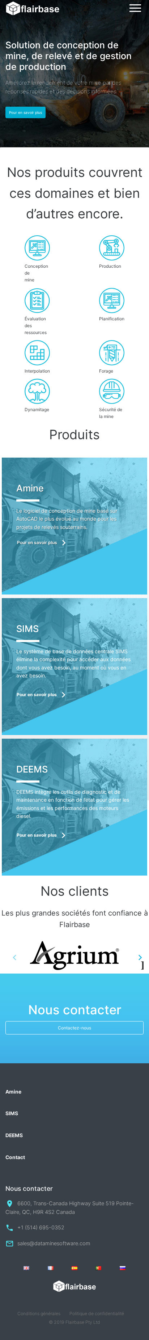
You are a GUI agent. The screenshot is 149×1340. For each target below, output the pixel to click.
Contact (15, 1157)
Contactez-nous (74, 1027)
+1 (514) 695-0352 (40, 1227)
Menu (135, 8)
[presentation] (14, 957)
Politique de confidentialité (96, 1313)
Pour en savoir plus (25, 112)
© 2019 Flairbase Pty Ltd (74, 1322)
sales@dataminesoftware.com (53, 1243)
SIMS (11, 1113)
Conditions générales (38, 1313)
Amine (13, 1092)
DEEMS (14, 1135)
